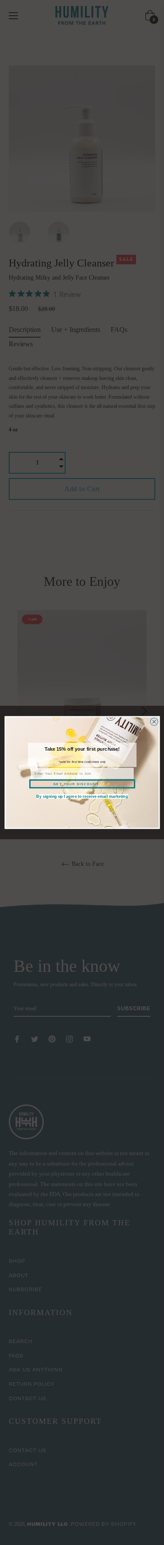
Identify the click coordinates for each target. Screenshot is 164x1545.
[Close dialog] (154, 722)
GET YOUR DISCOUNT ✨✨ (82, 783)
